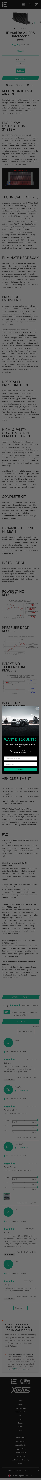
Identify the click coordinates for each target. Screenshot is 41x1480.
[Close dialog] (37, 708)
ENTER (20, 769)
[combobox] (20, 764)
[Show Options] (35, 764)
